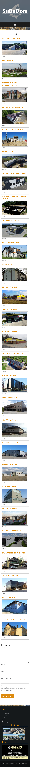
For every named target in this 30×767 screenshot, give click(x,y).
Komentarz (4, 647)
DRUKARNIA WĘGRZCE (10, 420)
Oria (25, 763)
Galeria (5, 715)
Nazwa (3, 664)
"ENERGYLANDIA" (8, 61)
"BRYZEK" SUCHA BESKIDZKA (12, 107)
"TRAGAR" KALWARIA (9, 309)
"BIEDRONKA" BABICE (9, 287)
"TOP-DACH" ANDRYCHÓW (11, 575)
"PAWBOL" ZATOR (8, 152)
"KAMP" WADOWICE (9, 597)
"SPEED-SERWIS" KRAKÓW (11, 243)
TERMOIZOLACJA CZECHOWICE (13, 619)
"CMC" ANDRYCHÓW (9, 398)
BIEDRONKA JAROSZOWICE (12, 38)
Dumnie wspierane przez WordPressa (10, 763)
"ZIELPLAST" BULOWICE (10, 220)
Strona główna (7, 722)
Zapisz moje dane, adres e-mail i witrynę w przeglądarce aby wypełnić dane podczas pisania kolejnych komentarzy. (13, 688)
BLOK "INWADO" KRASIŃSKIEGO (13, 353)
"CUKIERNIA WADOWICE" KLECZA (14, 174)
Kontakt (6, 717)
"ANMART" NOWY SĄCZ (10, 464)
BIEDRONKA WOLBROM (10, 331)
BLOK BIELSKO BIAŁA (9, 508)
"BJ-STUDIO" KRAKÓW (10, 376)
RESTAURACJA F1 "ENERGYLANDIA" (14, 129)
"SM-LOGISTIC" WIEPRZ (10, 442)
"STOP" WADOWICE (9, 486)
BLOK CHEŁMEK (7, 265)
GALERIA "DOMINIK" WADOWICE (14, 553)
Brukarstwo (7, 713)
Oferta (5, 720)
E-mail (3, 671)
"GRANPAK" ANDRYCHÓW (11, 531)
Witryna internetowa (6, 678)
